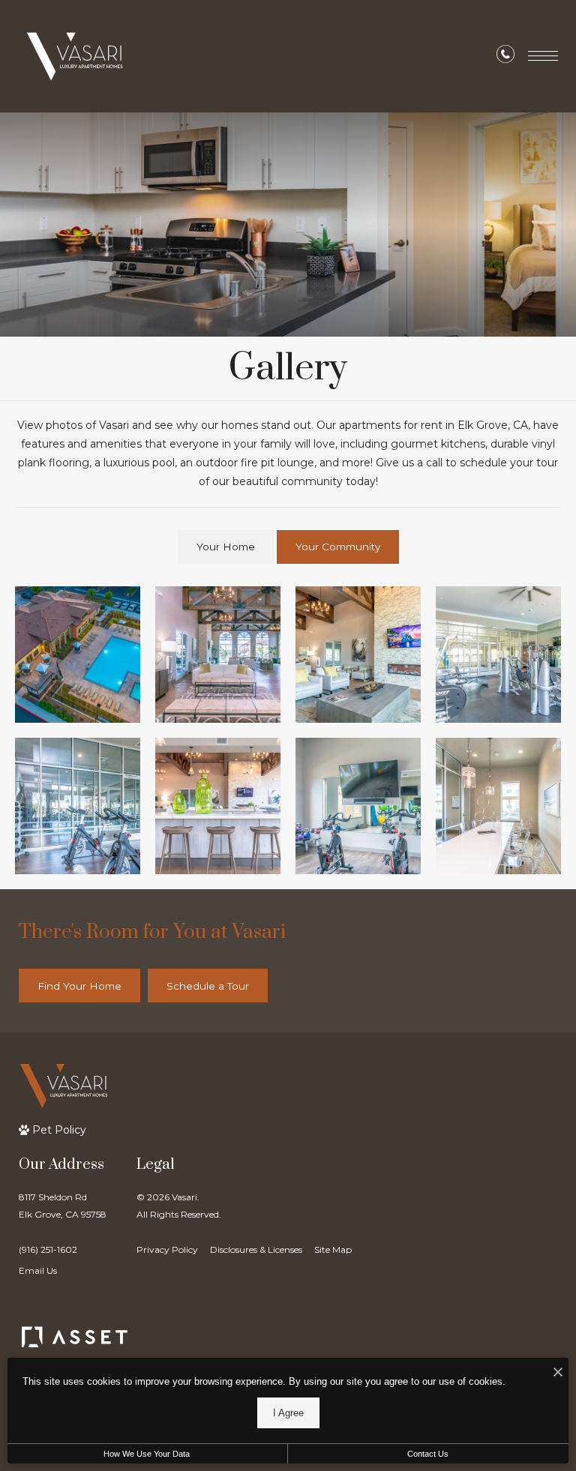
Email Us (38, 1270)
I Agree (288, 1413)
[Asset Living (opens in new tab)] (74, 1337)
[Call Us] (505, 57)
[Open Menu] (543, 56)
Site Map (333, 1249)
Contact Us (427, 1453)
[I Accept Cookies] (558, 1373)
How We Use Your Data (147, 1453)
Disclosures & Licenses (256, 1249)
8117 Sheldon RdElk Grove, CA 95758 (62, 1205)
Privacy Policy (167, 1249)
